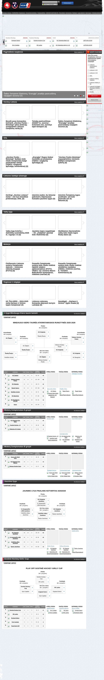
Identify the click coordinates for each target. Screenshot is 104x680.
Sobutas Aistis (63, 549)
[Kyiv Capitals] (15, 45)
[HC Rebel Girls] (53, 477)
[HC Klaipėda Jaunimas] (14, 536)
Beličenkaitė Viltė (76, 388)
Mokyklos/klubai (96, 13)
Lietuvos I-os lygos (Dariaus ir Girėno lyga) (95, 88)
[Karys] (14, 405)
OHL (91, 76)
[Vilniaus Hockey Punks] (14, 380)
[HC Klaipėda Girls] (65, 440)
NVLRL (92, 92)
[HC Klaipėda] (14, 384)
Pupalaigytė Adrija (64, 433)
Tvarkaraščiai (41, 13)
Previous (4, 113)
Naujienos (22, 13)
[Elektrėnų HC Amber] (14, 429)
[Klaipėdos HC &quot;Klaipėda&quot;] (65, 394)
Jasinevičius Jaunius (52, 388)
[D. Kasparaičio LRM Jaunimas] (14, 541)
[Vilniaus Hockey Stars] (14, 466)
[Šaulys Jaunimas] (14, 550)
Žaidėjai (74, 13)
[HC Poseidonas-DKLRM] (14, 400)
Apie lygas (88, 13)
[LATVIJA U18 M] (87, 45)
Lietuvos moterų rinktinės (94, 79)
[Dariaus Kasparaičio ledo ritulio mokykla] (77, 557)
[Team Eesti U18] (14, 631)
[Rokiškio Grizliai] (14, 392)
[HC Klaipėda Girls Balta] (14, 421)
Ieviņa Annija (50, 613)
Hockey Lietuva (7, 13)
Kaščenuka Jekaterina (75, 471)
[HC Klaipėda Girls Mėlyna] (14, 462)
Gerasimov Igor (51, 549)
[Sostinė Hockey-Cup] (38, 41)
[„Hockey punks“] (78, 395)
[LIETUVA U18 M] (87, 41)
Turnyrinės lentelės (31, 13)
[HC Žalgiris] (14, 375)
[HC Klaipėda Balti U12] (62, 41)
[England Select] (15, 41)
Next (83, 113)
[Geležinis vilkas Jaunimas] (14, 546)
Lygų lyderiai (81, 13)
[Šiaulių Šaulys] (14, 388)
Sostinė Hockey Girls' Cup (10, 38)
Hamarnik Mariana (76, 613)
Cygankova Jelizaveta (77, 418)
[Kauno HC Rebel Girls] (14, 457)
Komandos (69, 13)
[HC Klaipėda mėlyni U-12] (62, 45)
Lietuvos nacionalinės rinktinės (93, 66)
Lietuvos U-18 (94, 73)
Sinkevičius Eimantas (77, 549)
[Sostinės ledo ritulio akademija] (77, 439)
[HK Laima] (38, 45)
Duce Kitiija (62, 613)
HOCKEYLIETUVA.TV (52, 13)
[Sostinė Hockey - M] (14, 425)
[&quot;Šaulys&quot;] (52, 554)
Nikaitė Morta (63, 470)
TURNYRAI (15, 13)
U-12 (54, 38)
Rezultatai (62, 13)
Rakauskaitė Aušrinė (52, 433)
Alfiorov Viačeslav (64, 388)
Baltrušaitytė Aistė (51, 470)
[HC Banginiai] (14, 396)
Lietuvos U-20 (94, 70)
